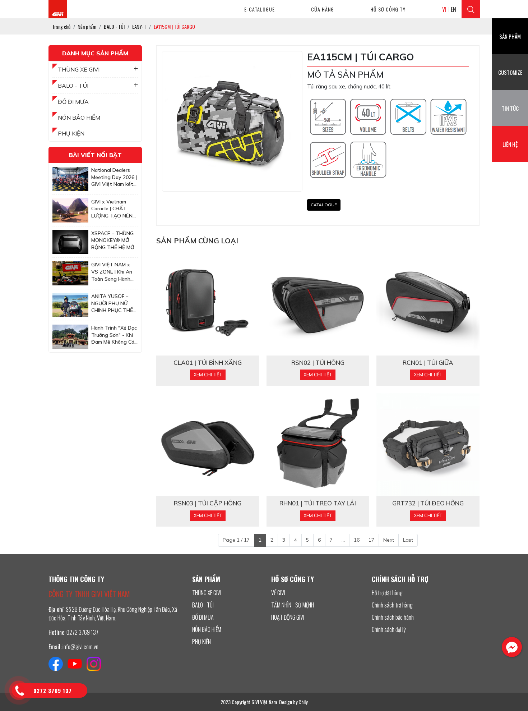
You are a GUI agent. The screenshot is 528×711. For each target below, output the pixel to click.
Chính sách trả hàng (392, 605)
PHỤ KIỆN (71, 133)
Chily (302, 702)
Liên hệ (510, 144)
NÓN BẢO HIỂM (79, 117)
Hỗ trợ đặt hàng (387, 592)
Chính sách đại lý (389, 629)
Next (388, 540)
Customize (510, 72)
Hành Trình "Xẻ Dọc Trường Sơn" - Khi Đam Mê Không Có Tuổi (114, 335)
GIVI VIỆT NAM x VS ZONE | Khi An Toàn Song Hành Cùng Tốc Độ (111, 272)
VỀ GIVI (278, 592)
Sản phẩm (510, 36)
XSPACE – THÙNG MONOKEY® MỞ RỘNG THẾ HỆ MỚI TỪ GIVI (113, 240)
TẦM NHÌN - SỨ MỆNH (292, 605)
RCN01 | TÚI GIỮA (428, 362)
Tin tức (510, 108)
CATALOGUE (324, 204)
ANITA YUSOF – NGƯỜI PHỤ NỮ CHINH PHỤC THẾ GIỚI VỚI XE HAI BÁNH (112, 303)
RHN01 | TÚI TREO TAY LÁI (317, 503)
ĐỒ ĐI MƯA (73, 101)
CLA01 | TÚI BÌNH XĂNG (207, 362)
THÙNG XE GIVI (78, 69)
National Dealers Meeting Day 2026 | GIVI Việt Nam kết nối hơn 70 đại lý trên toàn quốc (114, 177)
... (343, 540)
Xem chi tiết (208, 374)
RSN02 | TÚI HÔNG (317, 362)
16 (357, 540)
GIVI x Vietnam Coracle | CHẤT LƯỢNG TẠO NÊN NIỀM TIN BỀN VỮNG (112, 209)
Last (408, 540)
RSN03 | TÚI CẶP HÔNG (207, 503)
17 (371, 540)
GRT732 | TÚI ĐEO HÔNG (428, 503)
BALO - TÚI (73, 85)
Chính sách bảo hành (393, 617)
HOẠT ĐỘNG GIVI (287, 617)
